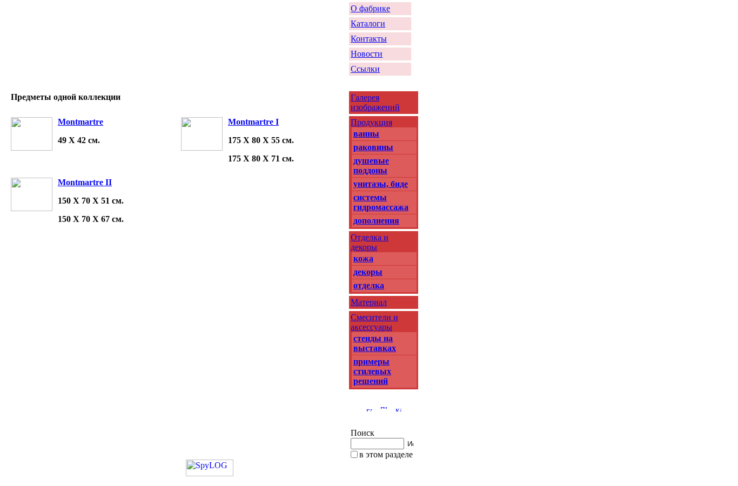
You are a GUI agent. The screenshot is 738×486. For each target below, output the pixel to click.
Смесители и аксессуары (374, 322)
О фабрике (370, 8)
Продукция (371, 122)
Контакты (369, 38)
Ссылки (365, 68)
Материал (369, 302)
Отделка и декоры (369, 242)
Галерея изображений (375, 102)
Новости (367, 53)
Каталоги (368, 23)
